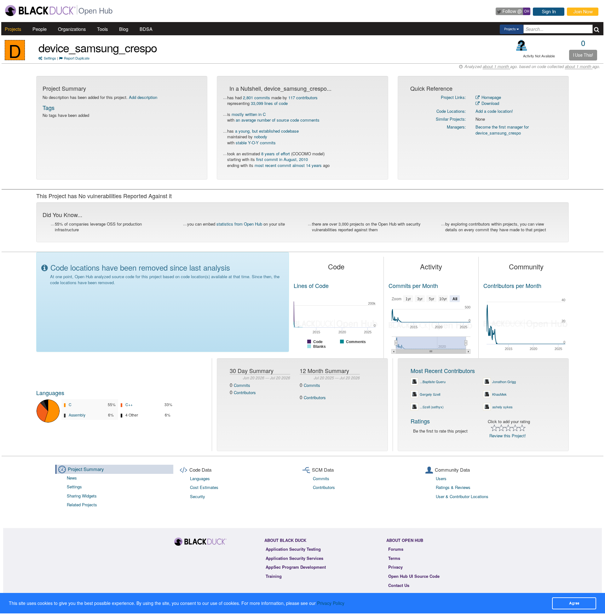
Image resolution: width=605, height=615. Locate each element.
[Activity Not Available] (521, 45)
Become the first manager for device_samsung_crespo (502, 130)
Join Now (583, 11)
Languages (50, 392)
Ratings (420, 421)
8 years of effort (275, 154)
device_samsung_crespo (97, 47)
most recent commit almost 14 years (288, 165)
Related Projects (82, 505)
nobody (260, 137)
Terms (394, 558)
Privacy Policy (330, 603)
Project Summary (86, 469)
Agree (574, 603)
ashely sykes (502, 406)
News (72, 478)
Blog (123, 29)
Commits (242, 385)
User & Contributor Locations (462, 496)
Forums (395, 549)
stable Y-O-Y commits (256, 143)
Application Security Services (294, 558)
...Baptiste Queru (433, 381)
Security (197, 496)
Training (274, 576)
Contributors (245, 392)
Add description (143, 97)
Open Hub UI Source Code (414, 576)
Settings (50, 57)
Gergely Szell (430, 394)
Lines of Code (311, 285)
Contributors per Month (512, 285)
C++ (129, 404)
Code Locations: (451, 111)
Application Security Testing (293, 549)
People (39, 29)
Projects (13, 29)
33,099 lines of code (269, 103)
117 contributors (303, 98)
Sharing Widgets (82, 496)
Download (489, 103)
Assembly (77, 414)
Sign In (549, 11)
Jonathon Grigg (504, 381)
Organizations (72, 29)
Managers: (456, 127)
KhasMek (499, 394)
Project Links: (453, 97)
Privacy (395, 567)
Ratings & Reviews (453, 487)
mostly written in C (249, 114)
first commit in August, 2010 (282, 159)
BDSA (146, 29)
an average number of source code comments (278, 120)
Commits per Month (413, 285)
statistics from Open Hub (239, 224)
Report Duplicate (76, 57)
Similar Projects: (451, 119)
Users (441, 478)
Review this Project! (507, 436)
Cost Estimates (204, 487)
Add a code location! (494, 111)
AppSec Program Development (296, 567)
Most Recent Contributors (443, 370)
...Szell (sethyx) (432, 406)
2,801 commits (256, 98)
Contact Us (398, 585)
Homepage (490, 97)
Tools (102, 29)
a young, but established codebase (267, 131)
